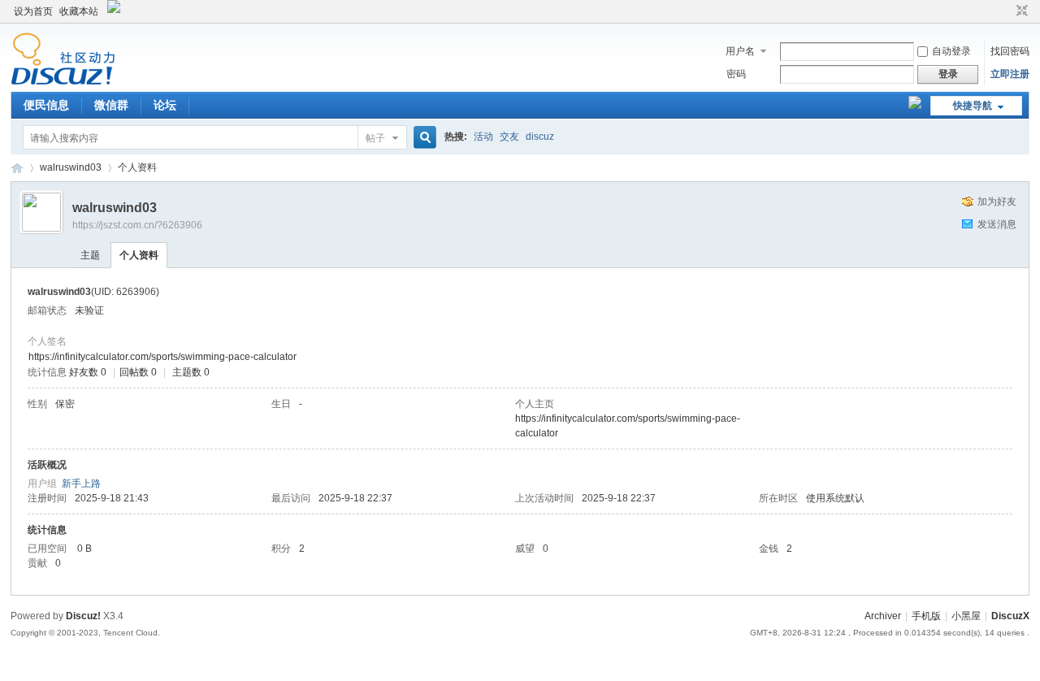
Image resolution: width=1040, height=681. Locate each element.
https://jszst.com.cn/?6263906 (137, 225)
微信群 (111, 104)
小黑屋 (966, 616)
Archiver (882, 616)
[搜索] (422, 137)
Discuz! (83, 616)
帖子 (375, 138)
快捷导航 (972, 105)
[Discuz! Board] (63, 82)
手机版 (926, 616)
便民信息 (46, 104)
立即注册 (1009, 74)
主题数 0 (191, 372)
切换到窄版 (1020, 11)
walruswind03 (71, 167)
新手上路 (81, 483)
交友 (509, 136)
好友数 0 (87, 372)
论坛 (165, 104)
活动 (483, 136)
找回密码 (1009, 51)
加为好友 (996, 201)
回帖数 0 (138, 372)
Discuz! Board (17, 168)
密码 (736, 74)
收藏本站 (78, 11)
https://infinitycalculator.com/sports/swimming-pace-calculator (162, 356)
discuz (540, 136)
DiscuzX (1010, 616)
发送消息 (996, 224)
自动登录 (951, 51)
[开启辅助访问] (1007, 11)
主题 (90, 255)
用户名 (740, 51)
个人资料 (138, 255)
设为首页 (33, 11)
